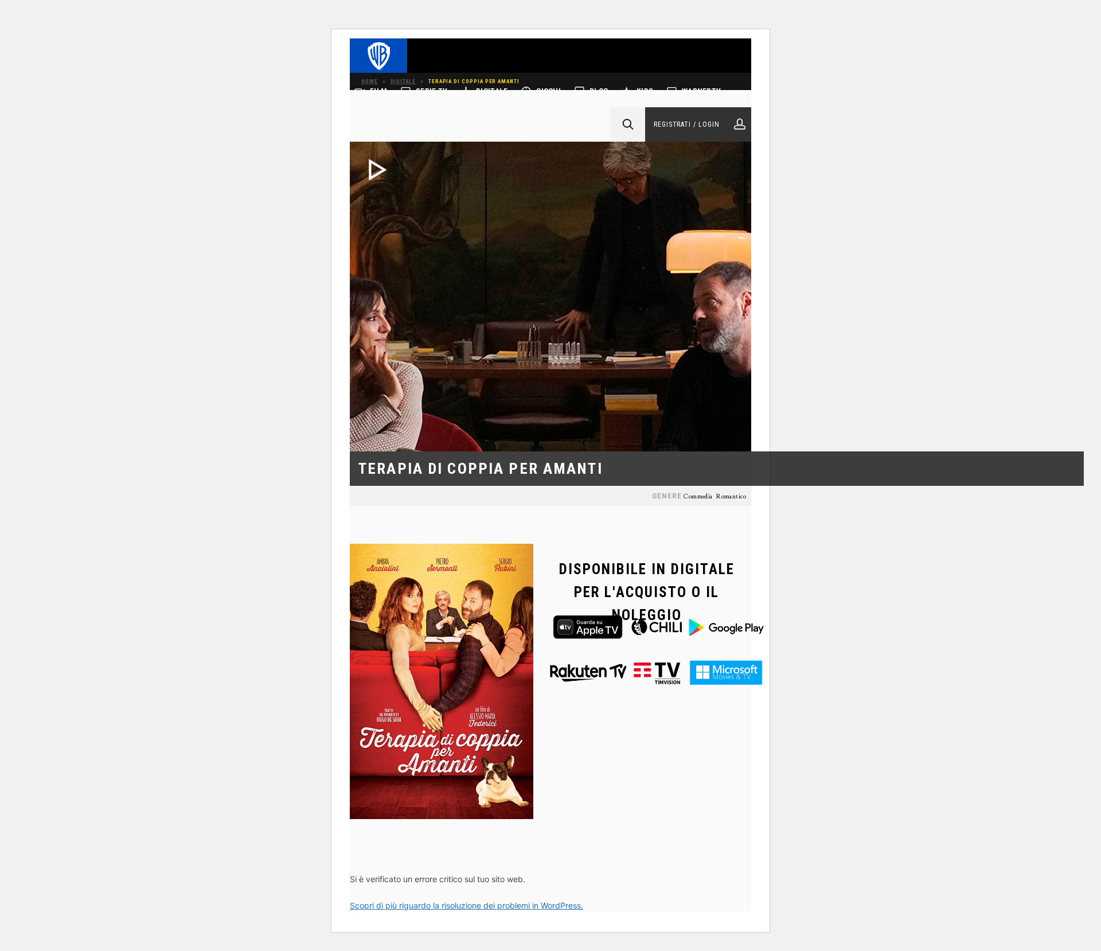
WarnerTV (701, 91)
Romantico (731, 497)
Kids (645, 91)
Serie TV (431, 91)
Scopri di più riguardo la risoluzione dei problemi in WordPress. (466, 905)
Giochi (548, 91)
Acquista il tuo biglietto (417, 490)
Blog (598, 91)
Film (378, 91)
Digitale (491, 91)
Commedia (697, 497)
